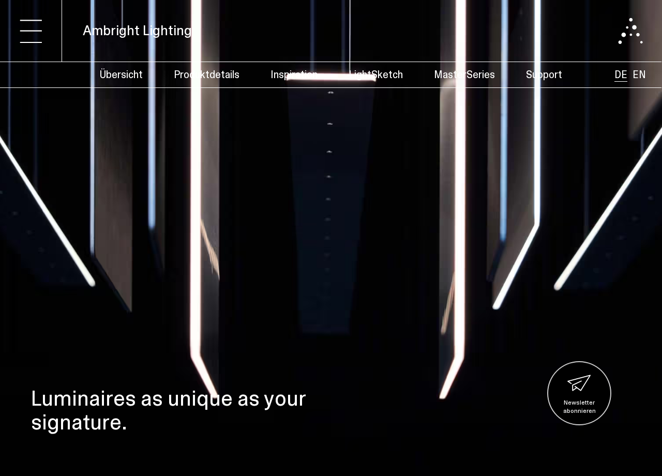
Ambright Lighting (137, 30)
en (639, 74)
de (620, 74)
